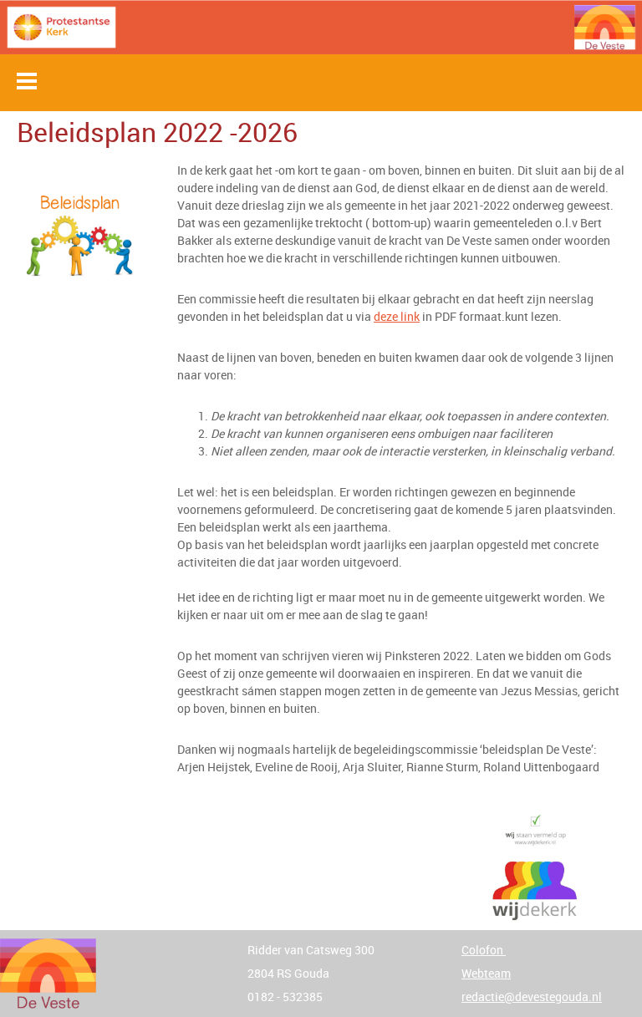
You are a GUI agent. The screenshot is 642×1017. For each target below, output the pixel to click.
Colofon (483, 950)
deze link (397, 316)
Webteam (486, 973)
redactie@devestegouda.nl (531, 996)
